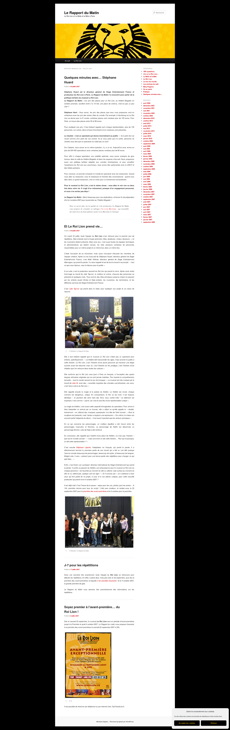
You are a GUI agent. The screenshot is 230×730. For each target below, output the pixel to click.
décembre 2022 (148, 105)
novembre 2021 (149, 108)
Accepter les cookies (187, 723)
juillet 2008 (147, 174)
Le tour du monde (150, 81)
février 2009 (147, 156)
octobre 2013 (148, 121)
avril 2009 (146, 151)
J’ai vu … (109, 209)
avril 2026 (146, 103)
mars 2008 (147, 184)
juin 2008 (146, 176)
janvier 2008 (147, 189)
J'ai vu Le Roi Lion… (151, 74)
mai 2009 (146, 149)
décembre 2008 (148, 161)
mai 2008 (146, 179)
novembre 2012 (149, 131)
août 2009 (146, 146)
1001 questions (148, 71)
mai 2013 (146, 128)
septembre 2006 (149, 222)
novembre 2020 (149, 113)
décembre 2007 (148, 192)
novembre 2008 (149, 164)
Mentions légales (102, 722)
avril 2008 (146, 181)
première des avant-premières (95, 491)
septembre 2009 (149, 143)
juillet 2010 (147, 133)
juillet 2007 (147, 204)
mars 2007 (147, 214)
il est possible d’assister (106, 580)
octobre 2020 (148, 116)
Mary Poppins (148, 87)
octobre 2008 (148, 166)
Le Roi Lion (78, 61)
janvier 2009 (147, 159)
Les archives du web (150, 84)
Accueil (67, 61)
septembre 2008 (149, 169)
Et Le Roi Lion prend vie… (83, 226)
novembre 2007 (149, 194)
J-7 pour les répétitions (81, 565)
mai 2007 (146, 209)
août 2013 (146, 123)
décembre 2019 (148, 118)
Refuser (214, 723)
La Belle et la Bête (150, 76)
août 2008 (146, 171)
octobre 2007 (148, 197)
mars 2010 (147, 136)
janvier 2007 (147, 219)
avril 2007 (146, 212)
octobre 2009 (148, 141)
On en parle (147, 89)
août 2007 (146, 202)
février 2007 (147, 217)
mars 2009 (147, 154)
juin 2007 (146, 207)
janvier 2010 (147, 138)
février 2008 (147, 187)
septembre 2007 (149, 199)
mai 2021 (146, 110)
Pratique (146, 92)
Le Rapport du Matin (81, 12)
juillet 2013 (147, 126)
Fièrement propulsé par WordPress (122, 722)
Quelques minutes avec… (152, 94)
